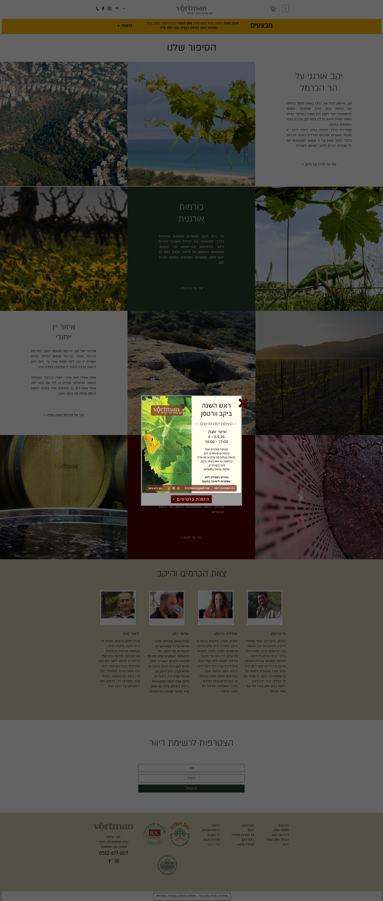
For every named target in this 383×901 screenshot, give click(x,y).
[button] (243, 403)
